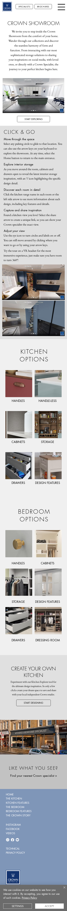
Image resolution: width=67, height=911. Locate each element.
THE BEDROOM (15, 807)
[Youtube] (17, 839)
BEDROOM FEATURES (19, 811)
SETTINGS (18, 906)
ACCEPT (49, 906)
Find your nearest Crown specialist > (33, 776)
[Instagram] (7, 839)
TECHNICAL (13, 848)
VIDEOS (10, 833)
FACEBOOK (13, 829)
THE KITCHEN (14, 798)
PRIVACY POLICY (15, 853)
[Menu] (61, 7)
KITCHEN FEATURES (17, 803)
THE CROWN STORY (18, 815)
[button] (58, 109)
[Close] (62, 889)
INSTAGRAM (13, 824)
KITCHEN (34, 352)
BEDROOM (34, 512)
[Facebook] (12, 839)
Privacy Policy (29, 898)
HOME (10, 794)
